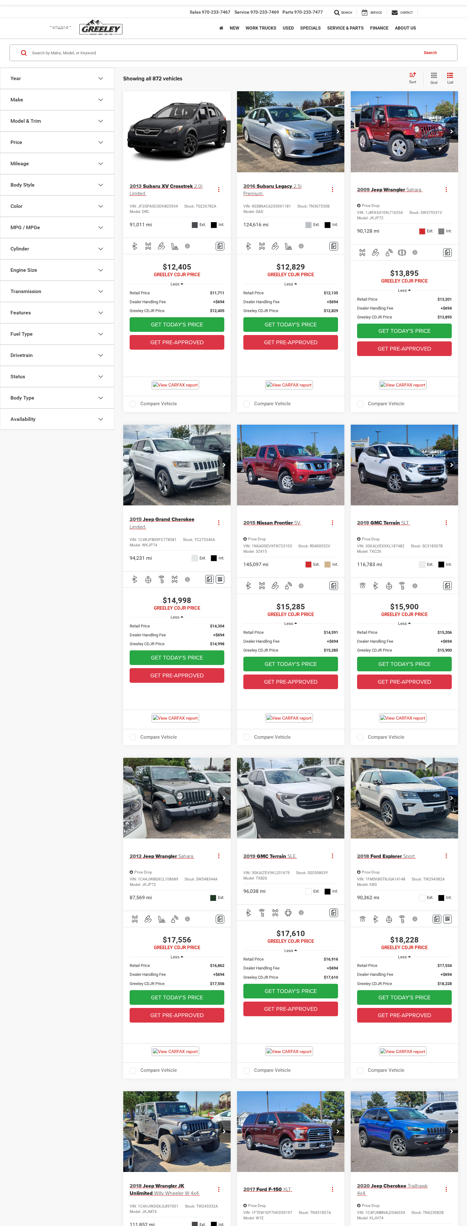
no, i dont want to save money (265, 165)
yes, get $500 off (173, 165)
